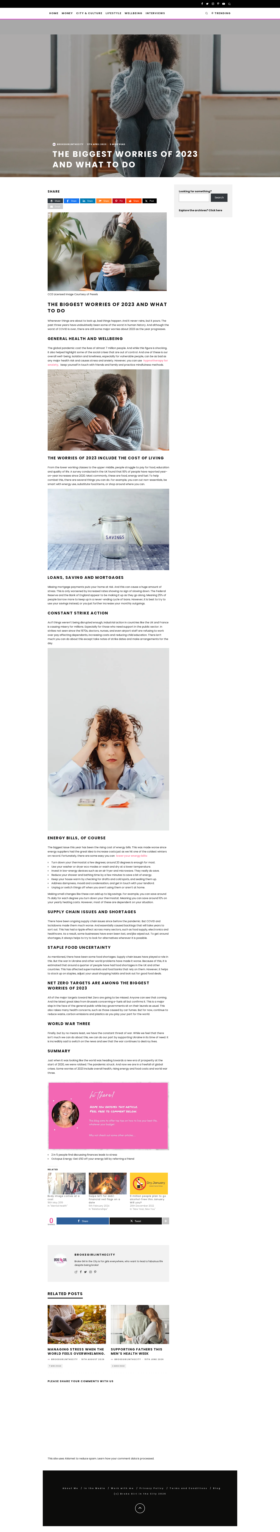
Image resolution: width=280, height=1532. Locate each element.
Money (67, 13)
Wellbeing (133, 13)
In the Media (94, 1488)
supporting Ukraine (130, 1037)
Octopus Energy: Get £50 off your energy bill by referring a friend (92, 1159)
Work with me (122, 1488)
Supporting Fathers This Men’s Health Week (137, 1351)
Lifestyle (113, 13)
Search (219, 197)
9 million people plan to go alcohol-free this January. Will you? (148, 1199)
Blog (217, 1488)
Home (53, 13)
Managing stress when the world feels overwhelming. (76, 1351)
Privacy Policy (152, 1488)
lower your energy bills (131, 856)
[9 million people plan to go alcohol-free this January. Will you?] (149, 1183)
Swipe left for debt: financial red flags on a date (104, 1199)
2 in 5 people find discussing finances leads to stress (84, 1155)
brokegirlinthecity (70, 144)
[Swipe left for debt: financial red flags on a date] (108, 1183)
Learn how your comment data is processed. (125, 1458)
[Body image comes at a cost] (67, 1183)
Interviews (155, 13)
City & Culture (89, 13)
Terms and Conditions (188, 1488)
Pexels (94, 294)
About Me (70, 1488)
